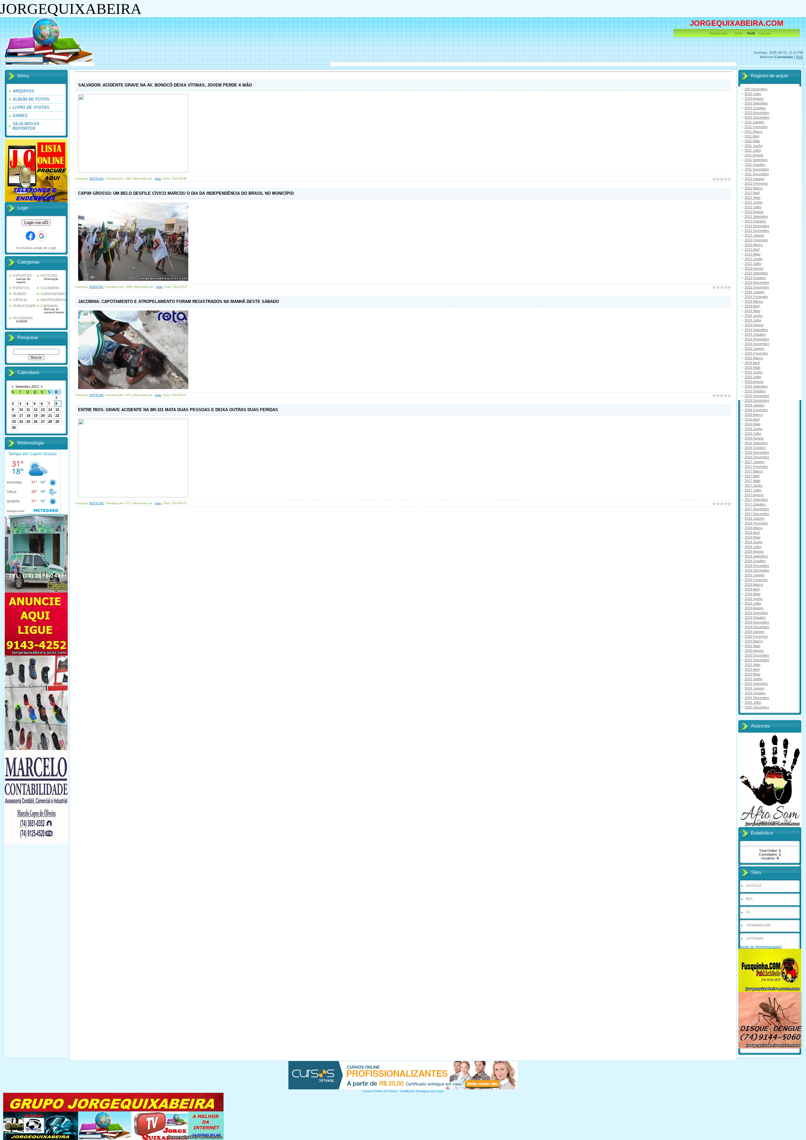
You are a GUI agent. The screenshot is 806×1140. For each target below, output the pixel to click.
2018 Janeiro (754, 518)
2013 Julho (753, 263)
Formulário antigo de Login (36, 248)
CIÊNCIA (20, 300)
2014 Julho (753, 320)
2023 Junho (754, 679)
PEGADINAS (23, 318)
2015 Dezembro (757, 400)
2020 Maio (752, 646)
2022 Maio (752, 665)
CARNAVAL (49, 306)
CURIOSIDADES (54, 294)
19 (35, 415)
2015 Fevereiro (756, 353)
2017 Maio (752, 481)
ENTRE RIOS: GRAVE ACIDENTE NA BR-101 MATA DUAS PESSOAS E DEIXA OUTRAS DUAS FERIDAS (178, 409)
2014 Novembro (757, 339)
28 (50, 421)
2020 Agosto (754, 650)
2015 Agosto (754, 381)
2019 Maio (752, 594)
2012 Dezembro (757, 230)
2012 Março (754, 188)
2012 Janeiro (754, 179)
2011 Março (754, 131)
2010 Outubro (755, 108)
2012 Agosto (754, 212)
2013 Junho (754, 259)
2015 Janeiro (754, 348)
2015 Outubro (755, 391)
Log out (764, 33)
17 (21, 415)
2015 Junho (754, 372)
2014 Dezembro (757, 344)
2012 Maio (752, 197)
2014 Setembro (756, 330)
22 (57, 415)
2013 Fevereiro (756, 240)
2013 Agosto (754, 268)
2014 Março (754, 301)
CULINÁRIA (50, 288)
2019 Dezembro (757, 627)
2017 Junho (754, 485)
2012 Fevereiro (756, 183)
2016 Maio (752, 424)
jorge (158, 178)
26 (35, 421)
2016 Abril (752, 419)
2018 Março (754, 528)
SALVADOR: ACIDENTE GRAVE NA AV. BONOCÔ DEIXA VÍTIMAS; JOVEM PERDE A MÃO (165, 85)
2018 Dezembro (757, 570)
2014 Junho (754, 315)
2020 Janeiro (754, 632)
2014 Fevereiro (756, 297)
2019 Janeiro (754, 575)
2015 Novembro (757, 396)
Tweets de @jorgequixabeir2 (760, 947)
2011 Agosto (754, 155)
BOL (749, 899)
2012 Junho (754, 202)
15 (57, 409)
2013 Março (754, 245)
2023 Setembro (756, 683)
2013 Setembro (756, 273)
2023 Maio (752, 674)
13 (43, 409)
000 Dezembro (756, 89)
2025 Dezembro (757, 707)
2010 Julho (753, 94)
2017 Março (754, 471)
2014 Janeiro (754, 292)
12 (35, 409)
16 (14, 415)
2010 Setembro (756, 103)
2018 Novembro (757, 565)
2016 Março (754, 414)
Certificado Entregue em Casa (422, 1091)
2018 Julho (753, 547)
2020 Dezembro (757, 655)
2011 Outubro (755, 164)
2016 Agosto (754, 438)
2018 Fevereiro (756, 523)
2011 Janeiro (754, 122)
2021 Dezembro (757, 660)
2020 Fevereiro (756, 636)
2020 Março (754, 641)
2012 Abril (752, 193)
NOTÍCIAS (49, 275)
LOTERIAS (754, 938)
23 (14, 421)
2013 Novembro (757, 282)
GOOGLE (754, 885)
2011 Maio (752, 141)
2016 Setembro (756, 443)
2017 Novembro (757, 509)
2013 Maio (752, 254)
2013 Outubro (755, 278)
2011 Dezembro (757, 174)
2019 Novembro (757, 622)
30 (14, 427)
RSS (799, 57)
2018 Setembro (756, 556)
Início (739, 33)
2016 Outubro (755, 448)
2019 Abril (752, 589)
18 (28, 415)
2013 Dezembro (757, 287)
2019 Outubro (755, 617)
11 (28, 409)
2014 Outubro (755, 334)
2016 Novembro (757, 452)
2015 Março (754, 358)
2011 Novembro (757, 169)
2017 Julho (753, 490)
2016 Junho (754, 429)
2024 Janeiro (754, 688)
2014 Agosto (754, 325)
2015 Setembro (756, 386)
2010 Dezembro (757, 117)
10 (21, 409)
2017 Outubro (755, 504)
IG (748, 912)
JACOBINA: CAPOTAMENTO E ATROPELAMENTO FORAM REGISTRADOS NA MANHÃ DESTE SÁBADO (178, 301)
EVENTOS (21, 288)
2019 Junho (754, 599)
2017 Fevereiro (756, 466)
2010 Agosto (754, 98)
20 (43, 415)
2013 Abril (752, 249)
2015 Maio (752, 367)
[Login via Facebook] (30, 236)
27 (43, 421)
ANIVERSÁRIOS (53, 300)
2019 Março (754, 584)
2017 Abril (752, 476)
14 (50, 409)
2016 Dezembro (757, 457)
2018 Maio (752, 537)
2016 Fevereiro (756, 410)
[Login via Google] (42, 236)
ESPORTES (22, 275)
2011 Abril (752, 136)
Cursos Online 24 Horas (379, 1091)
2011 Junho (753, 146)
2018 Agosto (754, 551)
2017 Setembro (756, 499)
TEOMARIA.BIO (758, 925)
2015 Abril (752, 363)
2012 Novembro (757, 226)
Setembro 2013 (27, 386)
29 (57, 421)
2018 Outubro (755, 561)
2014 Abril (752, 306)
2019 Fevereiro (756, 580)
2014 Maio (752, 311)
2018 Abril (752, 532)
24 (21, 421)
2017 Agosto (754, 495)
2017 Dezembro (757, 514)
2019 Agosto (754, 608)
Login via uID (36, 222)
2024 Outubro (755, 693)
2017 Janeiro (754, 462)
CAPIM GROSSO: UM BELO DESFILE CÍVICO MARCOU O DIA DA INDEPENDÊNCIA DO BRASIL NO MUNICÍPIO (186, 193)
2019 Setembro (756, 613)
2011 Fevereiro (756, 127)
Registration (718, 33)
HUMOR (19, 294)
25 (28, 421)
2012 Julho (753, 207)
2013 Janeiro (754, 235)
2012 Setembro (756, 216)
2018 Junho (754, 542)
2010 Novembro (757, 113)
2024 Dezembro (757, 698)
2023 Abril (752, 669)
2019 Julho (753, 603)
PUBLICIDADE (24, 306)
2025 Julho (753, 702)
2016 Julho (753, 433)
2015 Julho (753, 377)
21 (50, 415)
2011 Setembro (756, 160)
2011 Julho (753, 150)
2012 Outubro (755, 221)
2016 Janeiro (754, 405)
